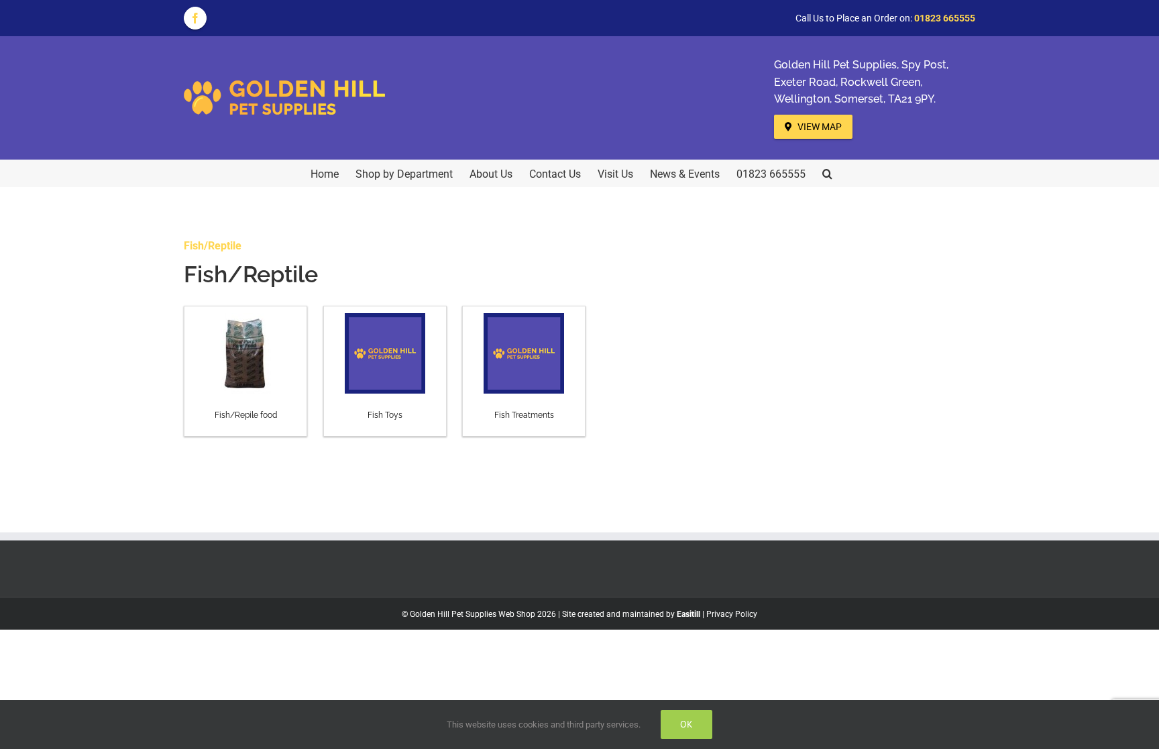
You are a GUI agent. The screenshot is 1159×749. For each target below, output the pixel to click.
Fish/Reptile (212, 245)
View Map (818, 126)
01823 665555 (944, 18)
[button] (827, 173)
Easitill (688, 614)
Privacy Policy (731, 614)
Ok (686, 724)
